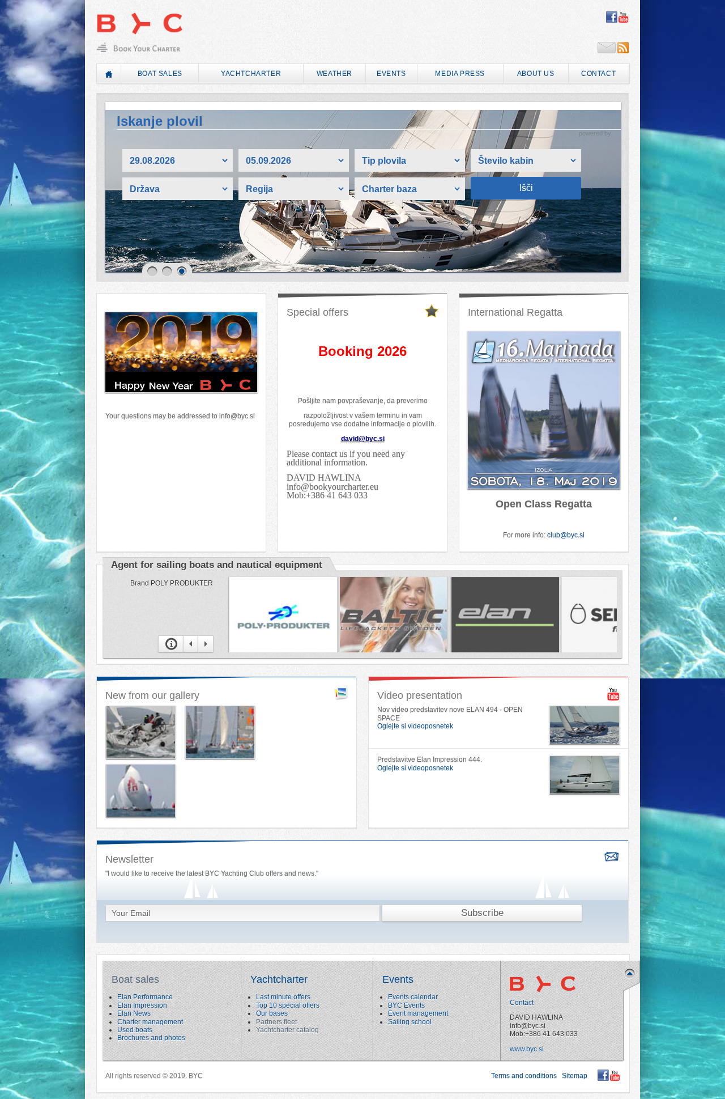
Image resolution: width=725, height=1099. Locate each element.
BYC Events (406, 1005)
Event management (418, 1013)
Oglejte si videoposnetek (415, 726)
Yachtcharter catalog (287, 1030)
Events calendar (413, 997)
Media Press (460, 74)
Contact (598, 74)
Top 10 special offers (287, 1005)
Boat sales (160, 74)
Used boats (134, 1030)
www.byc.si (527, 1049)
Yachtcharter (251, 74)
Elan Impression (142, 1005)
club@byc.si (566, 535)
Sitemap (574, 1076)
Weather (334, 74)
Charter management (150, 1022)
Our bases (272, 1013)
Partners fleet (276, 1022)
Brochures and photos (151, 1038)
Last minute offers (283, 997)
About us (536, 74)
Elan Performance (145, 997)
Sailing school (410, 1022)
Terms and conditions (524, 1076)
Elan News (134, 1013)
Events (391, 74)
